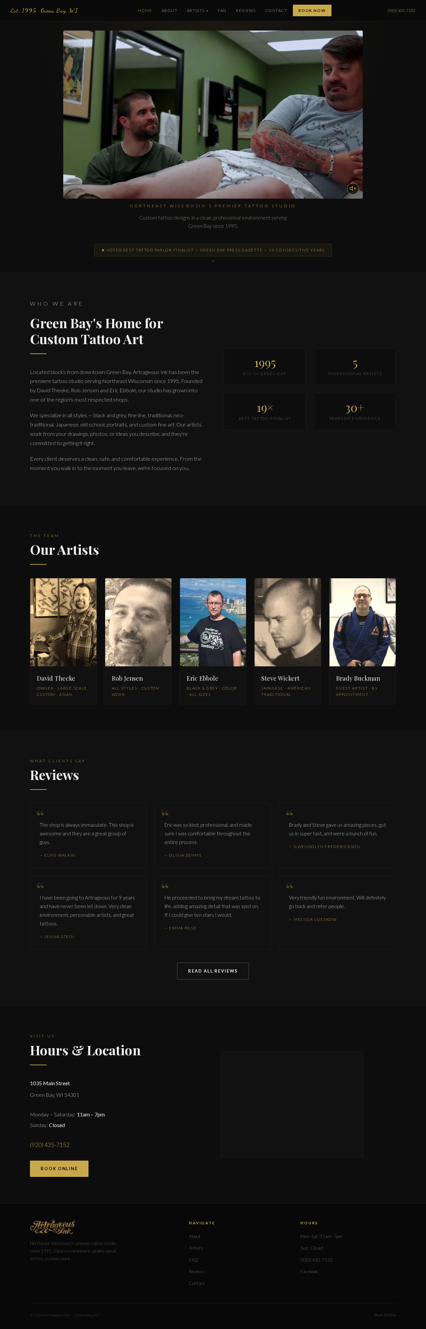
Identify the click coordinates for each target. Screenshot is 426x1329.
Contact (276, 10)
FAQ (222, 10)
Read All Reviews (213, 971)
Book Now (312, 10)
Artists (196, 10)
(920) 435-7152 (401, 10)
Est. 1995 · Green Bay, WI (44, 10)
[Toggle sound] (353, 189)
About (170, 10)
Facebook (309, 1271)
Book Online (59, 1168)
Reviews (246, 10)
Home (145, 10)
